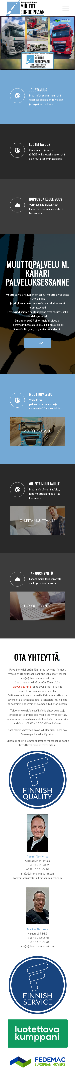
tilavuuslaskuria (22, 686)
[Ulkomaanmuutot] (31, 8)
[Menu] (63, 8)
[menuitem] (63, 8)
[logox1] (38, 1062)
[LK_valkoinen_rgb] (38, 1033)
